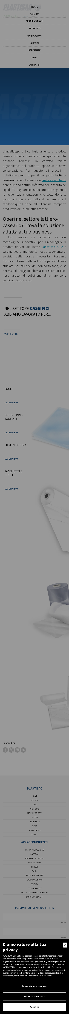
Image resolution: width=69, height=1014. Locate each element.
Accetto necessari (34, 996)
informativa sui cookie (42, 975)
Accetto (34, 1007)
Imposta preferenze (34, 986)
